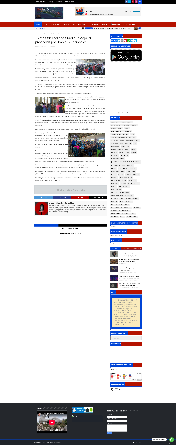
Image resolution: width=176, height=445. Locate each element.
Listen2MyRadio (41, 2)
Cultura (128, 143)
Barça (127, 128)
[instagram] (136, 1)
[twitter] (129, 1)
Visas (122, 217)
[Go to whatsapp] (171, 439)
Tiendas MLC (115, 211)
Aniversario (76, 28)
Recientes (115, 248)
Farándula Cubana (118, 171)
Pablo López (129, 195)
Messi (130, 183)
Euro (125, 168)
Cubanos (114, 143)
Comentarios (136, 248)
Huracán (136, 174)
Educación (124, 155)
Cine (132, 134)
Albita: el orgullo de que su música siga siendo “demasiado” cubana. (129, 277)
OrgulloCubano (117, 195)
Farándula (132, 168)
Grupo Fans (76, 24)
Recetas (114, 202)
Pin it (82, 197)
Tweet (46, 197)
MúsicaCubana (124, 186)
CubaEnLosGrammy (132, 140)
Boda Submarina (117, 131)
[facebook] (126, 1)
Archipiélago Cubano (130, 125)
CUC (121, 143)
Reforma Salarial (126, 202)
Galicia (128, 174)
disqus (70, 225)
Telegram (137, 208)
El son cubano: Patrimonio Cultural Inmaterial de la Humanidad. (129, 260)
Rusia (127, 205)
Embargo (130, 165)
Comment (101, 197)
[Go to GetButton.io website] (172, 443)
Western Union (132, 217)
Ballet (120, 128)
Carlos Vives (116, 134)
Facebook (66, 24)
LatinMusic (132, 180)
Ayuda (113, 128)
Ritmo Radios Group (52, 24)
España (113, 168)
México (136, 183)
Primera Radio (69, 2)
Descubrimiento (117, 149)
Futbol (113, 174)
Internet (114, 177)
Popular (126, 248)
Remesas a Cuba (117, 205)
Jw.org (50, 2)
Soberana (127, 208)
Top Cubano (126, 211)
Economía (114, 155)
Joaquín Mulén (114, 388)
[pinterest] (133, 1)
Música (114, 186)
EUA (120, 168)
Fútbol (120, 174)
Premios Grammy (132, 199)
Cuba (122, 140)
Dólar (133, 149)
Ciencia (125, 134)
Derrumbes (125, 146)
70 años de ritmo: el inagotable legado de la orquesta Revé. (100, 28)
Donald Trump (124, 152)
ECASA (133, 152)
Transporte (115, 214)
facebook (94, 225)
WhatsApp (95, 24)
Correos (132, 137)
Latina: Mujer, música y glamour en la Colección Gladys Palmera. (130, 284)
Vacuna (132, 214)
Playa (122, 199)
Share (64, 197)
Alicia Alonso (127, 122)
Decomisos (115, 146)
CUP (135, 143)
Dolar (127, 149)
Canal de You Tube (116, 235)
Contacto (59, 2)
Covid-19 (114, 140)
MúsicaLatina (116, 189)
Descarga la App (129, 24)
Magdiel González (115, 390)
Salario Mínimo (116, 208)
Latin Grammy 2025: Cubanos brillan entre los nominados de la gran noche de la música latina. (130, 268)
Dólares (114, 152)
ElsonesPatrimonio (118, 165)
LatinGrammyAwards (118, 180)
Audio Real (116, 24)
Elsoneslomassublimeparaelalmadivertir (136, 28)
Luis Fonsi (114, 183)
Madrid (123, 183)
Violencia (114, 217)
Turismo (125, 214)
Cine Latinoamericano (119, 137)
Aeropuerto (115, 122)
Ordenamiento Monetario (120, 192)
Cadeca (128, 131)
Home (39, 24)
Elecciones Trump (117, 158)
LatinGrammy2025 (126, 177)
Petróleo (114, 199)
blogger (46, 225)
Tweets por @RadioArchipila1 (119, 113)
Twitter (86, 24)
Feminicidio (131, 171)
